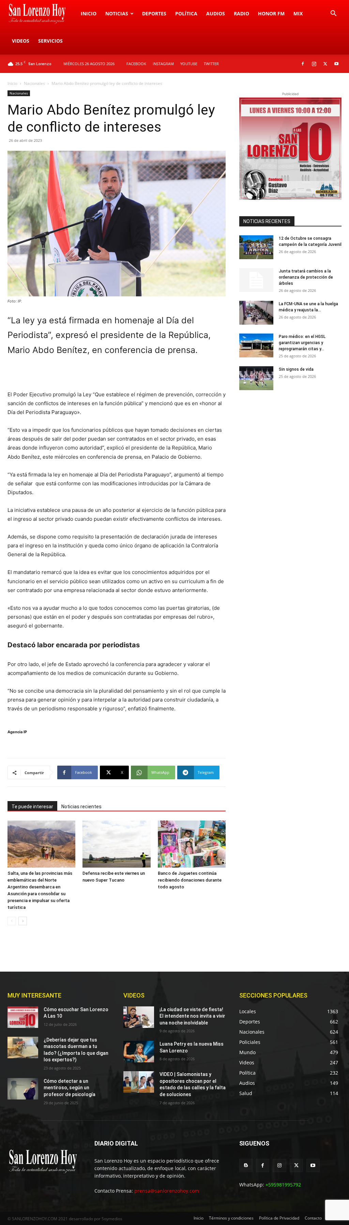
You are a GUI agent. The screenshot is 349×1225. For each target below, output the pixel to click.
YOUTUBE (188, 63)
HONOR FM (271, 13)
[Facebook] (303, 64)
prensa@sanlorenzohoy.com (166, 1190)
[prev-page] (11, 921)
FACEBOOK (136, 63)
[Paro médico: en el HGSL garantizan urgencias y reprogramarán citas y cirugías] (256, 345)
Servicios (50, 41)
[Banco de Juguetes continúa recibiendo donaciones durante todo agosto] (192, 844)
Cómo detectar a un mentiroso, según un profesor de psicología (69, 1087)
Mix (298, 13)
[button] (333, 14)
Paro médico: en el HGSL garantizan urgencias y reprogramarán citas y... (302, 342)
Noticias (116, 13)
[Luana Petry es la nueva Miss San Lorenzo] (138, 1051)
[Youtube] (336, 64)
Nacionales (34, 83)
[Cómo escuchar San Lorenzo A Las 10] (22, 1017)
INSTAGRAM (163, 63)
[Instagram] (314, 64)
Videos (20, 41)
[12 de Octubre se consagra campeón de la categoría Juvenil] (256, 247)
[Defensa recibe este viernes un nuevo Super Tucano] (116, 844)
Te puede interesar (32, 806)
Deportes (154, 13)
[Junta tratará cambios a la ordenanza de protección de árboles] (256, 280)
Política (186, 13)
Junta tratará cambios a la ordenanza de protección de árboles (306, 277)
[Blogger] (246, 1165)
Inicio (88, 13)
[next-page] (22, 921)
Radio (241, 13)
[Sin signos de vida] (256, 378)
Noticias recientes (81, 806)
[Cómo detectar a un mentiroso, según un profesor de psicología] (22, 1088)
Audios (215, 13)
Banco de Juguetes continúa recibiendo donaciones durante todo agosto (190, 880)
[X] (325, 64)
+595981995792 (283, 1184)
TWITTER (211, 63)
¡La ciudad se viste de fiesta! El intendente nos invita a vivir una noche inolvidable (192, 1016)
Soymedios (112, 1219)
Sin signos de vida (296, 369)
